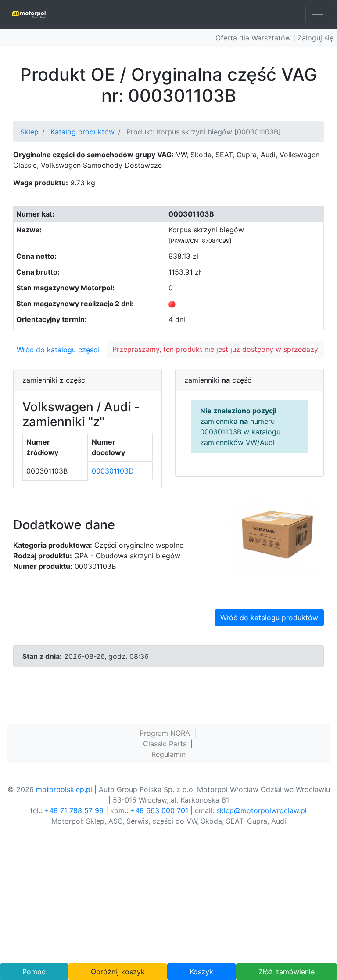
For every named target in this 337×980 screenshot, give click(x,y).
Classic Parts (164, 743)
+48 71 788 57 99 (74, 810)
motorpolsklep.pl (64, 789)
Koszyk (201, 971)
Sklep (29, 131)
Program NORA (165, 733)
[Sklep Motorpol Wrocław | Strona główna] (28, 14)
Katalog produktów (82, 131)
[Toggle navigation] (317, 14)
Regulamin (168, 754)
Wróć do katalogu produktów (269, 617)
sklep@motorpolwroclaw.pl (261, 810)
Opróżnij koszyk (118, 971)
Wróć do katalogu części (58, 349)
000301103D (113, 470)
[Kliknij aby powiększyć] (276, 536)
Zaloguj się (315, 37)
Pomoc (34, 971)
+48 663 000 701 (159, 810)
